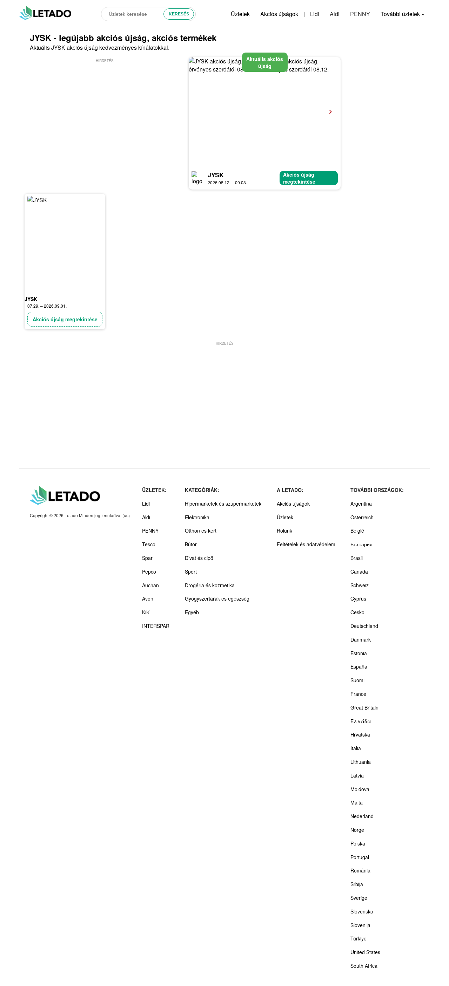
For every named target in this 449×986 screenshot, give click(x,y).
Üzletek (240, 14)
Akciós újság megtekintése (299, 178)
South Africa (363, 965)
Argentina (361, 503)
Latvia (357, 775)
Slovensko (361, 911)
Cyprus (358, 598)
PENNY (360, 14)
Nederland (362, 816)
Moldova (359, 789)
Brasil (356, 557)
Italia (355, 748)
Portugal (359, 857)
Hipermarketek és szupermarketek (223, 503)
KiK (145, 612)
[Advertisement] (105, 113)
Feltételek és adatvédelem (306, 544)
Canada (359, 571)
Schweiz (359, 585)
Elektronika (197, 517)
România (360, 870)
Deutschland (364, 625)
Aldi (335, 14)
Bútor (191, 544)
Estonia (358, 653)
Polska (357, 843)
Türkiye (358, 938)
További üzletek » (402, 14)
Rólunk (284, 530)
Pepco (149, 571)
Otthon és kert (200, 530)
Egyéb (192, 612)
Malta (356, 802)
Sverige (358, 897)
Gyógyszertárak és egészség (217, 598)
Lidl (314, 14)
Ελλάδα (360, 721)
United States (365, 952)
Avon (147, 598)
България (361, 544)
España (358, 666)
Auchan (150, 585)
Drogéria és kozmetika (210, 585)
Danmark (360, 639)
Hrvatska (360, 734)
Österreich (362, 517)
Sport (191, 571)
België (357, 530)
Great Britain (364, 707)
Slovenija (360, 925)
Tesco (148, 544)
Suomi (357, 680)
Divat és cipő (199, 557)
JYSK (216, 174)
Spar (147, 557)
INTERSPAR (155, 625)
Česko (357, 612)
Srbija (356, 884)
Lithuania (360, 761)
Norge (357, 829)
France (358, 693)
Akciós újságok (279, 14)
